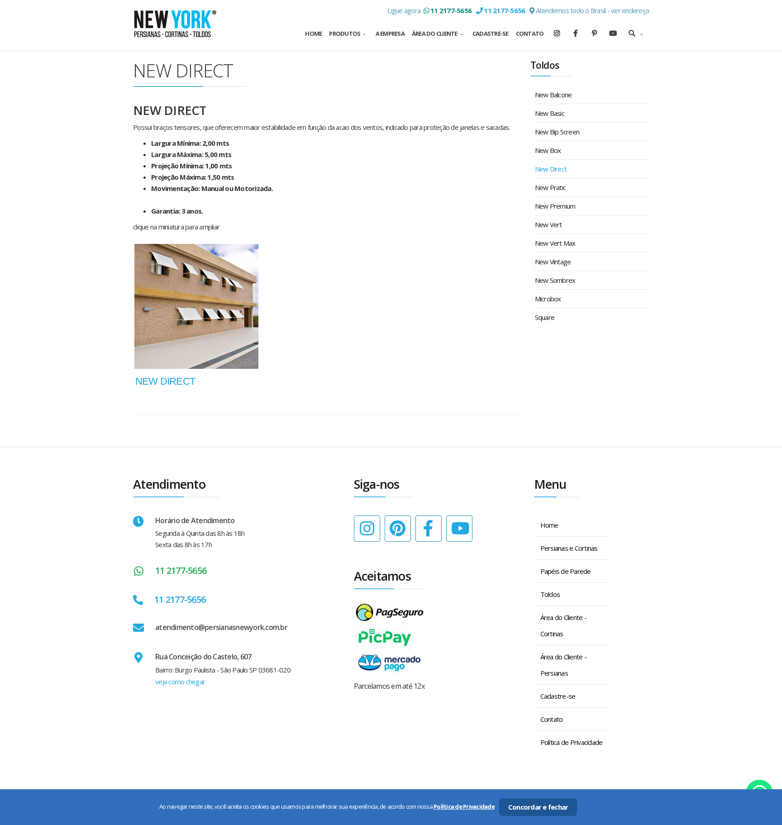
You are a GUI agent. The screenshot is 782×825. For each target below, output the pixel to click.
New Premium (555, 205)
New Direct (551, 168)
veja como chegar (180, 681)
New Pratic (550, 187)
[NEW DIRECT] (196, 306)
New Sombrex (555, 280)
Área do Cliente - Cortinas (563, 625)
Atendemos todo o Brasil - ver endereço (591, 10)
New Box (548, 150)
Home (313, 33)
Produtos (344, 33)
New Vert (548, 224)
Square (545, 317)
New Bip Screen (557, 131)
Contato (530, 33)
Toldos (550, 594)
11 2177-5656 (180, 570)
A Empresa (390, 33)
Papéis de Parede (565, 571)
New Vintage (553, 261)
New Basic (549, 113)
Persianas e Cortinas (569, 548)
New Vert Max (555, 243)
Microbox (548, 298)
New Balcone (553, 94)
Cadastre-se (490, 33)
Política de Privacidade (571, 742)
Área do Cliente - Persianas (563, 664)
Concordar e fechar (538, 806)
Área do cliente (435, 33)
